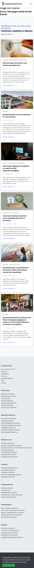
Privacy (3, 383)
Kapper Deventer (7, 401)
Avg (2, 381)
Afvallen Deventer (7, 405)
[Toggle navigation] (31, 4)
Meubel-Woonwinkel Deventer (11, 446)
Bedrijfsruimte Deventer (9, 535)
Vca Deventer (6, 490)
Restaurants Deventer (8, 419)
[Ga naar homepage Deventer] (11, 3)
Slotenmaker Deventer (9, 517)
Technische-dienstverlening (15, 60)
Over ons (4, 376)
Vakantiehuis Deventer (9, 455)
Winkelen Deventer (7, 443)
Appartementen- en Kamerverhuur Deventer (16, 448)
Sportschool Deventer (8, 497)
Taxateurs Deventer (8, 472)
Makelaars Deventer (8, 477)
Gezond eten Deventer (9, 408)
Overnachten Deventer (9, 452)
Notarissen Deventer (8, 470)
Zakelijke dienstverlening (14, 163)
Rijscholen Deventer (8, 394)
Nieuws (6, 111)
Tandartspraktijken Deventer (11, 425)
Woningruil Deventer (8, 528)
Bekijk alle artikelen (6, 34)
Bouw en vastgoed (11, 213)
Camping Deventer (7, 450)
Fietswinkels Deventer (8, 396)
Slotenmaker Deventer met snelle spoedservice (15, 64)
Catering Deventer (7, 421)
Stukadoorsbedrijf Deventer (10, 430)
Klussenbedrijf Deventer (9, 468)
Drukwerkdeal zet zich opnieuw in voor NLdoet (17, 115)
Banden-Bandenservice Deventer (12, 513)
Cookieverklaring (7, 378)
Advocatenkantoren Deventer (11, 515)
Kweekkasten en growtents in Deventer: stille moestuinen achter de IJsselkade (16, 269)
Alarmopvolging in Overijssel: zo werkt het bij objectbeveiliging (16, 168)
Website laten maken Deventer (12, 495)
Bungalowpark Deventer (9, 457)
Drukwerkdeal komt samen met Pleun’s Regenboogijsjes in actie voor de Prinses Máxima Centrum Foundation (17, 321)
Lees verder (8, 85)
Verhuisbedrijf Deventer (9, 432)
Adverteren (5, 374)
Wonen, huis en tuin (11, 265)
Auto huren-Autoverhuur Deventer (13, 510)
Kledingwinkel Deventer (9, 493)
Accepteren (8, 565)
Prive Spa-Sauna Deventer (10, 531)
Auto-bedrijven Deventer (9, 508)
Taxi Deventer (6, 398)
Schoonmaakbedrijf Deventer (11, 475)
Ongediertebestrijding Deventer (12, 537)
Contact (4, 372)
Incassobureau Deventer (9, 533)
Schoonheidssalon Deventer (10, 423)
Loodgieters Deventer (8, 428)
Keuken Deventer (7, 488)
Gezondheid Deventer (8, 403)
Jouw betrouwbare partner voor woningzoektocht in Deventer (15, 218)
